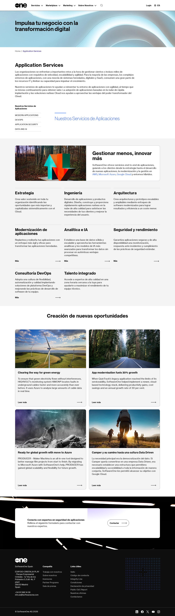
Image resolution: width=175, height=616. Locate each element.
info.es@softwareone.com (26, 595)
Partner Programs (51, 582)
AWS (95, 174)
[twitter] (147, 611)
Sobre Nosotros (85, 5)
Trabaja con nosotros (52, 572)
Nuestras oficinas (78, 593)
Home (17, 51)
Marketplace (51, 5)
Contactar (114, 523)
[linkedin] (137, 611)
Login (148, 5)
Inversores (47, 579)
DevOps (19, 120)
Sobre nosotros (50, 575)
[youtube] (153, 611)
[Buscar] (101, 5)
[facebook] (142, 611)
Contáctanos (76, 597)
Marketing (68, 5)
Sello (72, 572)
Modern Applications (26, 115)
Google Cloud (124, 174)
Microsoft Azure (107, 174)
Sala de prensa (49, 586)
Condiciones (76, 582)
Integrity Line (76, 579)
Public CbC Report (78, 590)
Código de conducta (79, 575)
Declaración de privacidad (82, 586)
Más (17, 261)
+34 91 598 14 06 (22, 592)
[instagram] (158, 611)
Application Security (26, 124)
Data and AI (21, 129)
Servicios (35, 5)
